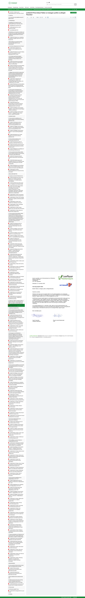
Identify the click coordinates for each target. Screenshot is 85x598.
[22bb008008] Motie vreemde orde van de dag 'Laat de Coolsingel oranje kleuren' (16, 584)
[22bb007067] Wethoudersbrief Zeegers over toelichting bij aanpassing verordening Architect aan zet (16, 146)
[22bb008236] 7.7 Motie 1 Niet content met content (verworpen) (15, 547)
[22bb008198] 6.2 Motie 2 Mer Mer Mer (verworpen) (16, 264)
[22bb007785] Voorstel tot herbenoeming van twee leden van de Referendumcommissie (14, 569)
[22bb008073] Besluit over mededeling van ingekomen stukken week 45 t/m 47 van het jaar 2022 (16, 38)
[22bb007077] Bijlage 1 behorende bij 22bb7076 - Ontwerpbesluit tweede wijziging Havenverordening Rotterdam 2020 (16, 127)
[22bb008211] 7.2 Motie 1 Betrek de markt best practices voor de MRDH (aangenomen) (15, 357)
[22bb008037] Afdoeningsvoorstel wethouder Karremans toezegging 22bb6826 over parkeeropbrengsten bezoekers (16, 391)
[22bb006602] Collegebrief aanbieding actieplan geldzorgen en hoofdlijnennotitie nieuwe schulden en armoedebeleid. (16, 444)
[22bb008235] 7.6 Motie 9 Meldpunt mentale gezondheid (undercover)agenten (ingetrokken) (15, 531)
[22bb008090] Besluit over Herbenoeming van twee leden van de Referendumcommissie (15, 573)
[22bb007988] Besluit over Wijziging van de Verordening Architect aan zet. (16, 149)
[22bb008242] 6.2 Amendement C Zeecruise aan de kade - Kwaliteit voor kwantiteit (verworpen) (15, 297)
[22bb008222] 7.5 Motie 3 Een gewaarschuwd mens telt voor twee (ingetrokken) (14, 460)
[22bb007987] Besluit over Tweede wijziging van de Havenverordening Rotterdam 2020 (15, 135)
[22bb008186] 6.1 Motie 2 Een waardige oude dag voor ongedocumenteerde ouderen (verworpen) (16, 198)
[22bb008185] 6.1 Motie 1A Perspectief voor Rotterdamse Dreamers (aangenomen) (16, 195)
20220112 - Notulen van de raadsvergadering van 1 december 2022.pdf (16, 13)
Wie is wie (27, 7)
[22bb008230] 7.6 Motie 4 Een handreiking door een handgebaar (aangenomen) (14, 509)
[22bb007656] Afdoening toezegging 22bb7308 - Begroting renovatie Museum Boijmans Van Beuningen (15, 62)
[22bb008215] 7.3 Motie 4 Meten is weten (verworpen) (15, 406)
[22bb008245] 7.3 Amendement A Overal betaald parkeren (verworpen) (16, 416)
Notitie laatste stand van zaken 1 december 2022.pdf (14, 28)
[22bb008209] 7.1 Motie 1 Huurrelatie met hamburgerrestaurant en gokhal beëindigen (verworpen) (15, 327)
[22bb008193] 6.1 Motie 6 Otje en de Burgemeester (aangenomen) (15, 211)
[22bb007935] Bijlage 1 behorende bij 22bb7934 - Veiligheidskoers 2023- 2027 (15, 492)
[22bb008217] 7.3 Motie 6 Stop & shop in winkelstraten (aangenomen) (16, 413)
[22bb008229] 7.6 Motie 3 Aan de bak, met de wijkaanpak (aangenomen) (15, 506)
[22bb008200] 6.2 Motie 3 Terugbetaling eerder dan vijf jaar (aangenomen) (16, 267)
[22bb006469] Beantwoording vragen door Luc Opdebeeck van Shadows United (15, 183)
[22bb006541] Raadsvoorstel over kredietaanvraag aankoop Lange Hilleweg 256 (15, 157)
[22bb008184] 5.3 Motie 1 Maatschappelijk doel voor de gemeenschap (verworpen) (16, 170)
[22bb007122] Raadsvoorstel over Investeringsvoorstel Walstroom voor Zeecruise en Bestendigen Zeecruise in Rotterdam (15, 225)
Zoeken (47, 2)
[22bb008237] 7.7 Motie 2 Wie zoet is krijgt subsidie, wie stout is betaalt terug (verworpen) (15, 550)
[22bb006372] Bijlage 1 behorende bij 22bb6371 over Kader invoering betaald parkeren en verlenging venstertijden (15, 374)
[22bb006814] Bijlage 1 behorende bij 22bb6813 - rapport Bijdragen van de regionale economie (15, 346)
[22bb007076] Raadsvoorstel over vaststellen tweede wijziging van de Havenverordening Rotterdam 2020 (15, 123)
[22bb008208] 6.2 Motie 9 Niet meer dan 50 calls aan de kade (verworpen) (16, 287)
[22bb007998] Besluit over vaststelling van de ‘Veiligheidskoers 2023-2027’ (15, 485)
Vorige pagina (74, 12)
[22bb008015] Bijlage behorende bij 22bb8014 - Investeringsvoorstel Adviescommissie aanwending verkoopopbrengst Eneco (15, 251)
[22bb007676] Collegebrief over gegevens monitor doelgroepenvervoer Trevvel (15, 49)
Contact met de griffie (48, 7)
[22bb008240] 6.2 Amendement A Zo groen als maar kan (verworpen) (15, 290)
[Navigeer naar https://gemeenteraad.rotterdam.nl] (13, 3)
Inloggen (74, 597)
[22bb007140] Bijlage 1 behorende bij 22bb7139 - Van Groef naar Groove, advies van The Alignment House (15, 425)
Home (14, 9)
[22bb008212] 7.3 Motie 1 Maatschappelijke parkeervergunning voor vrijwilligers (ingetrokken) (15, 395)
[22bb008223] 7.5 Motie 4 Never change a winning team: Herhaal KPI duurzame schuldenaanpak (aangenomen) (16, 464)
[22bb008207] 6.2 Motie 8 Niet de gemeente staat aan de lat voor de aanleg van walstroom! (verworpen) (16, 283)
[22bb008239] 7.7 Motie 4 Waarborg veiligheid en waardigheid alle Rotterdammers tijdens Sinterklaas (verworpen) (15, 559)
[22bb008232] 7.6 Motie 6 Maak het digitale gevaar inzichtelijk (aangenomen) (15, 517)
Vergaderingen (15, 7)
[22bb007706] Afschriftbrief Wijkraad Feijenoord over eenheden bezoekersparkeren (15, 387)
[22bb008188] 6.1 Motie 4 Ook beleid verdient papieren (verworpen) (15, 205)
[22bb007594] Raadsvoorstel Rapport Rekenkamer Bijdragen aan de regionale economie (15, 341)
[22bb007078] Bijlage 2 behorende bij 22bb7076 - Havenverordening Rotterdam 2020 (15, 131)
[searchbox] (60, 4)
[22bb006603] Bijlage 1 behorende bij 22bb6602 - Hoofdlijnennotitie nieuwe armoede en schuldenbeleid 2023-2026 (15, 448)
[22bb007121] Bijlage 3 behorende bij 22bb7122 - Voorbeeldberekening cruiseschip (16, 236)
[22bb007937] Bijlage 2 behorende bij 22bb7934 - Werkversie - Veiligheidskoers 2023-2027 (15, 495)
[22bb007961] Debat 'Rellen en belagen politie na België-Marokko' (16, 305)
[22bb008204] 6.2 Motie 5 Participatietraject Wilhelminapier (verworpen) (14, 273)
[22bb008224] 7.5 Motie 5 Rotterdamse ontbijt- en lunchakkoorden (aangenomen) (16, 468)
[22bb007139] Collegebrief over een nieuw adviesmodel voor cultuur (15, 422)
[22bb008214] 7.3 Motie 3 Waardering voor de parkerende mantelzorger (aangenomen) (15, 402)
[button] (75, 4)
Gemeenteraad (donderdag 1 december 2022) (26, 9)
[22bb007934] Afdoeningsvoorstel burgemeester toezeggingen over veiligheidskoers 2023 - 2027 (15, 488)
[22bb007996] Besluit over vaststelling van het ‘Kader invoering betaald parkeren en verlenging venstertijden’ (16, 383)
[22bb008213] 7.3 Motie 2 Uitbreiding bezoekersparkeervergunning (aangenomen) (16, 399)
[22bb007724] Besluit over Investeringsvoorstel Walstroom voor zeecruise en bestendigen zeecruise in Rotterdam (15, 240)
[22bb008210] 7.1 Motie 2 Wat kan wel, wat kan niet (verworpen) (15, 330)
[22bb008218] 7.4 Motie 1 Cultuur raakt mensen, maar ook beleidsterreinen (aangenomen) (16, 434)
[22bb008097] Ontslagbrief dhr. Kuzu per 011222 (16, 591)
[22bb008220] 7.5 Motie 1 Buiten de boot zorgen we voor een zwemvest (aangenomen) (16, 452)
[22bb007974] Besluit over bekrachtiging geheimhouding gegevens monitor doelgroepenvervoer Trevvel (16, 53)
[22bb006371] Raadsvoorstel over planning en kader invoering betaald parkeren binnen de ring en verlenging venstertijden (16, 370)
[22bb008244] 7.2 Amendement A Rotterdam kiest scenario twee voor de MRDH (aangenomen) (16, 361)
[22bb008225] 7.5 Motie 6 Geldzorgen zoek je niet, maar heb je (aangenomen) (15, 471)
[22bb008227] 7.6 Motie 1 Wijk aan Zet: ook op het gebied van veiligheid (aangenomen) (15, 499)
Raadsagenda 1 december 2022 (15, 25)
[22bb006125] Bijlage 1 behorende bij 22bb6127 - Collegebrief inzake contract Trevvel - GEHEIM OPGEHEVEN (15, 113)
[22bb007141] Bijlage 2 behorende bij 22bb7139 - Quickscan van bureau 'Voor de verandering (15, 429)
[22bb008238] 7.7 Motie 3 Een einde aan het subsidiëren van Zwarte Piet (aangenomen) (16, 554)
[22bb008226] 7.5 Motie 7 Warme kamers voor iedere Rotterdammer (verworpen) (15, 474)
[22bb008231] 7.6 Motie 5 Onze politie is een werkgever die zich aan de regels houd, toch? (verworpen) (16, 513)
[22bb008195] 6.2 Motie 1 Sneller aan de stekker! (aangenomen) (16, 261)
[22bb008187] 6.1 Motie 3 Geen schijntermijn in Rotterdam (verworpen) (15, 202)
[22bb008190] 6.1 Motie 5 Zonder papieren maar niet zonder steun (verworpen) (16, 208)
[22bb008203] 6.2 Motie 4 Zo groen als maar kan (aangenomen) (15, 270)
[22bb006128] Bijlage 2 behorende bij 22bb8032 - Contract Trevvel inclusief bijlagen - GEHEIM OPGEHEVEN (16, 109)
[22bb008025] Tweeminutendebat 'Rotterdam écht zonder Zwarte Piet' (15, 539)
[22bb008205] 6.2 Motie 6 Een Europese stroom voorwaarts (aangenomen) (16, 277)
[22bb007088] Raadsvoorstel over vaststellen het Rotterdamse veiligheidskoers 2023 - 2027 (16, 481)
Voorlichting (32, 7)
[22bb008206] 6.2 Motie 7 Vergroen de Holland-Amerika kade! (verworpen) (15, 280)
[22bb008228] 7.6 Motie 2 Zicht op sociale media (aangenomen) (15, 503)
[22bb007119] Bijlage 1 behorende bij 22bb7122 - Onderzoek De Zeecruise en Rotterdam (15, 230)
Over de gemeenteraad (39, 7)
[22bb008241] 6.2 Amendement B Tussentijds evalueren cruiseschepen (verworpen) (15, 293)
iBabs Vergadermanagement (65, 597)
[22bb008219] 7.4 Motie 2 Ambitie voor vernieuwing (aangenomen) (15, 437)
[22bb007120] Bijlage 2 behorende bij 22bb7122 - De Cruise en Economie (15, 233)
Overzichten (21, 7)
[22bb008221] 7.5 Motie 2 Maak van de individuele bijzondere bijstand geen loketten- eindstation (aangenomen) (16, 456)
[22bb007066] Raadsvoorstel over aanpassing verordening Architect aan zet (15, 142)
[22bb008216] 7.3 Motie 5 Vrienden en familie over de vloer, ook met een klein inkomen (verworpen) (15, 409)
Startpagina (10, 7)
